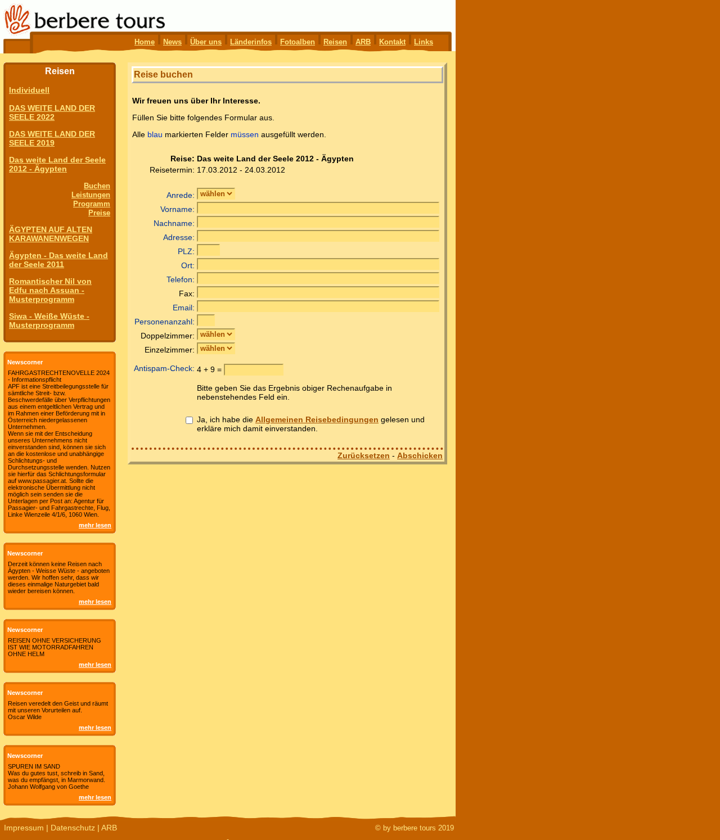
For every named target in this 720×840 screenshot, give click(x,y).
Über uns (206, 42)
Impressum (24, 827)
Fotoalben (297, 42)
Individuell (29, 89)
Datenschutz (73, 827)
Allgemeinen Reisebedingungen (317, 419)
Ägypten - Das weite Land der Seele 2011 (58, 260)
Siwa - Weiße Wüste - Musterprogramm (49, 320)
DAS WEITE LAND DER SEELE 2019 (52, 138)
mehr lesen (95, 525)
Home (144, 42)
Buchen (97, 186)
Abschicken (420, 455)
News (172, 42)
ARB (363, 42)
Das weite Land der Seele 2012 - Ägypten (57, 164)
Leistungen (90, 195)
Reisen (335, 42)
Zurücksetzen (364, 455)
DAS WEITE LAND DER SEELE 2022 (52, 112)
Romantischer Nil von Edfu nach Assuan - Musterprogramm (50, 290)
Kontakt (392, 42)
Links (423, 42)
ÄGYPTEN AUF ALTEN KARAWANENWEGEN (50, 234)
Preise (99, 213)
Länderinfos (251, 42)
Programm (91, 204)
